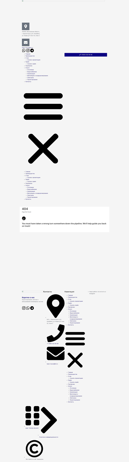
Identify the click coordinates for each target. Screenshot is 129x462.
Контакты (28, 81)
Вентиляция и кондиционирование (37, 75)
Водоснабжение (32, 71)
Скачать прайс (31, 64)
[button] (43, 127)
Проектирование (32, 79)
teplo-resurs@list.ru (27, 47)
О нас (27, 58)
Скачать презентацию (33, 60)
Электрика (30, 77)
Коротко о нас (28, 297)
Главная (28, 54)
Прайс (27, 62)
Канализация (31, 73)
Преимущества (30, 56)
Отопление (30, 69)
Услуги (27, 67)
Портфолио (29, 65)
